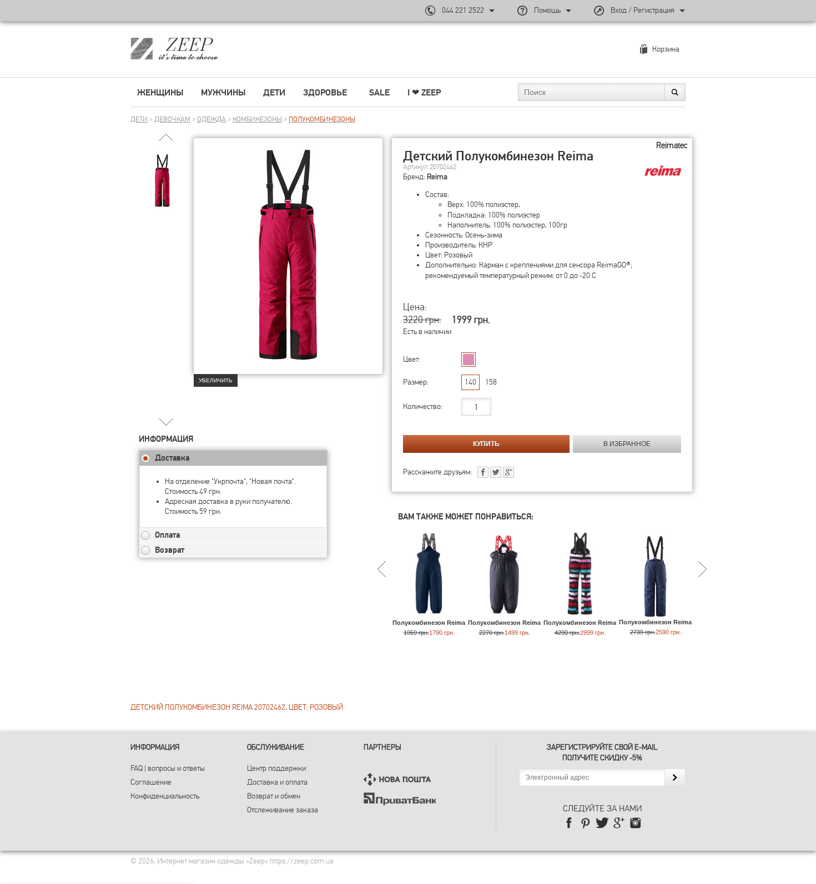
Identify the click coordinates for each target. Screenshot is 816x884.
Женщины (160, 92)
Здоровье (325, 92)
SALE (379, 92)
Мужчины (223, 92)
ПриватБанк (400, 799)
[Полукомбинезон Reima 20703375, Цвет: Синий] (655, 613)
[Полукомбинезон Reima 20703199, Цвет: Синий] (428, 613)
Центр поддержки (276, 768)
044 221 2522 (463, 10)
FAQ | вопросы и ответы (167, 768)
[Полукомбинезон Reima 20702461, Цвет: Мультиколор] (579, 613)
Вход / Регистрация (642, 10)
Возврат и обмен (273, 796)
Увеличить (216, 380)
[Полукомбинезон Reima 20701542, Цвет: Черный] (504, 613)
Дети (274, 92)
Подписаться (674, 777)
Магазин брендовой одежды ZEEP (194, 48)
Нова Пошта (400, 779)
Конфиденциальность (164, 796)
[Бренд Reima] (662, 171)
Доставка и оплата (277, 782)
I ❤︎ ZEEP (424, 92)
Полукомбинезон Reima (428, 622)
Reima (437, 176)
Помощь (547, 10)
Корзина (665, 49)
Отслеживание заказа (282, 810)
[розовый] (468, 359)
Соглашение (151, 782)
